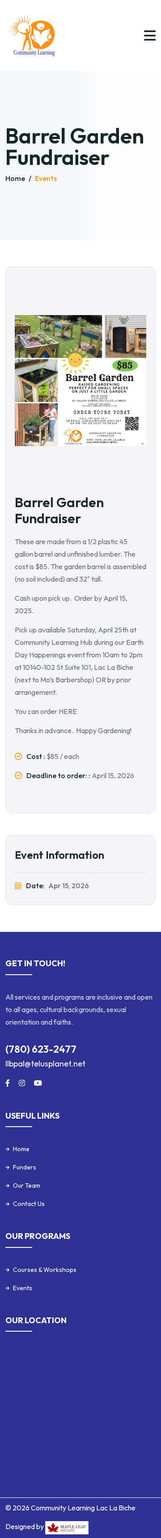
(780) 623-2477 (40, 1049)
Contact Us (29, 1204)
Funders (24, 1167)
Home (15, 178)
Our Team (26, 1185)
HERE (68, 711)
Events (46, 178)
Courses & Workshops (44, 1270)
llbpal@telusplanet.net (45, 1063)
